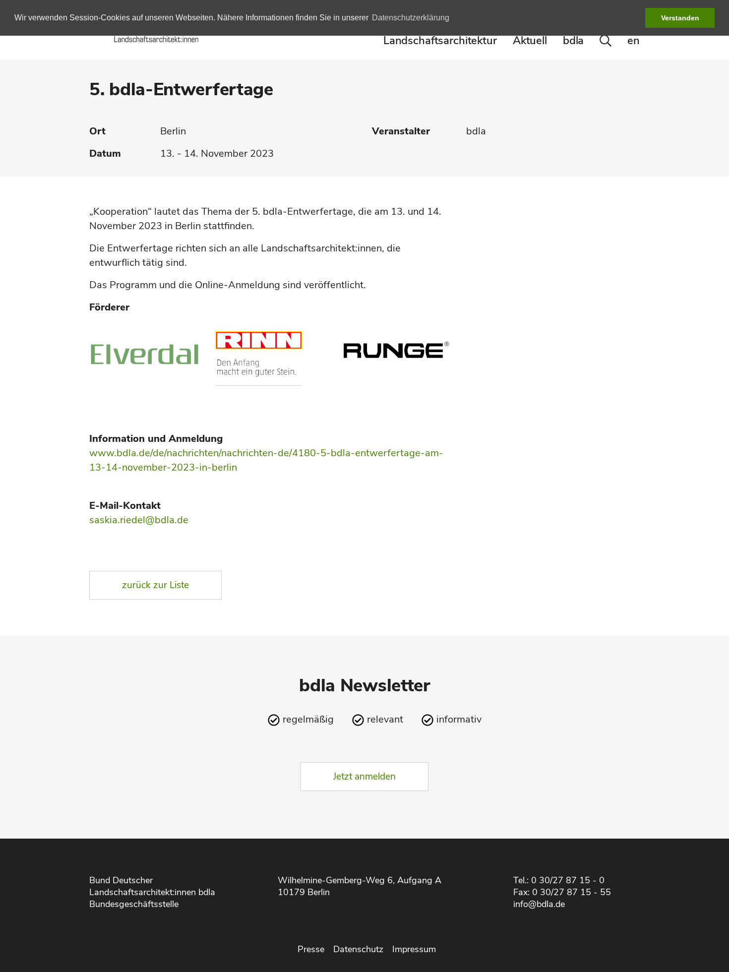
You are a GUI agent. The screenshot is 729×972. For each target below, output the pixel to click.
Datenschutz (358, 949)
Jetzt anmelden (364, 776)
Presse (311, 949)
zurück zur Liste (155, 585)
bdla (573, 40)
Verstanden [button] (680, 18)
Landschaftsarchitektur (440, 40)
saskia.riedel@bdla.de (138, 520)
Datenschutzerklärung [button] (410, 17)
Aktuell (530, 40)
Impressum (414, 949)
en (633, 40)
